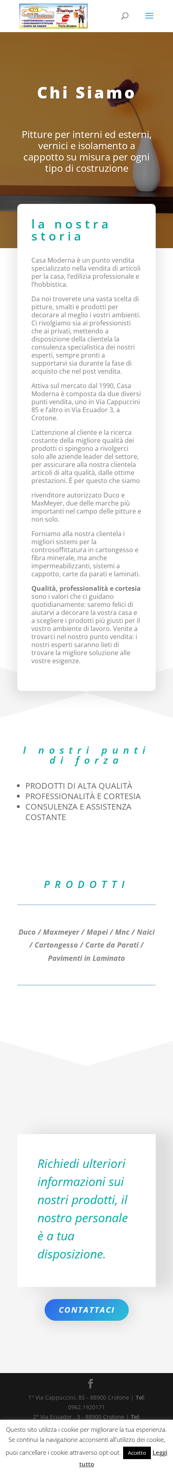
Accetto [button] (137, 1452)
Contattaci (87, 1309)
